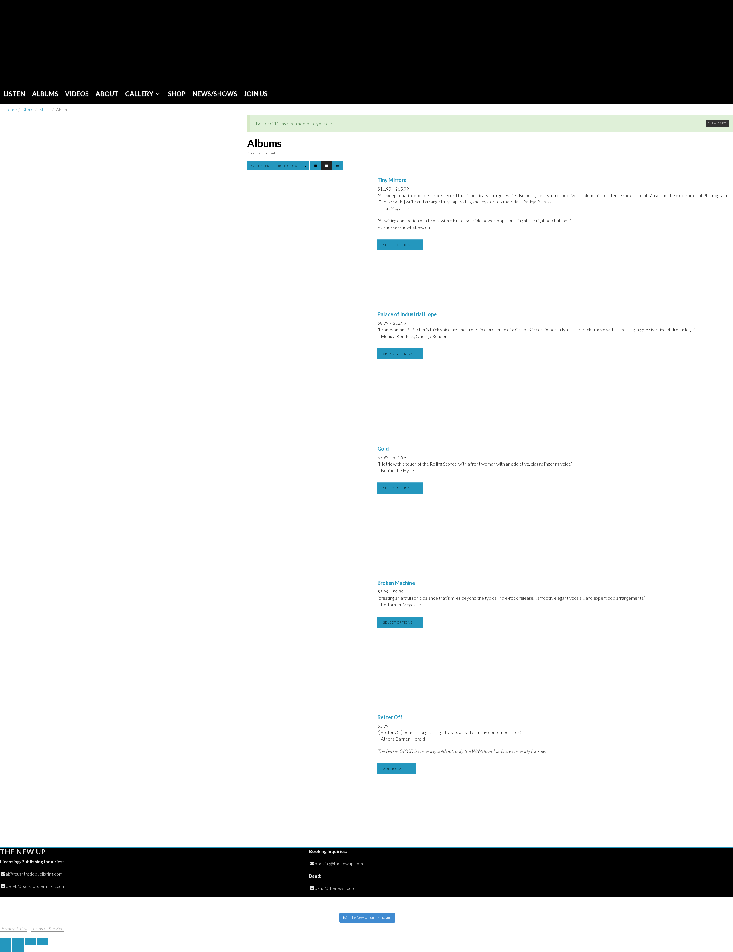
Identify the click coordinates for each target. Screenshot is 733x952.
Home (10, 109)
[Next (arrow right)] (18, 948)
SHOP (177, 94)
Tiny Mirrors (391, 180)
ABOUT (107, 94)
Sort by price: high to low (274, 165)
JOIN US (255, 94)
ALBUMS (45, 94)
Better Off (390, 717)
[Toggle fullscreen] (30, 941)
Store (28, 109)
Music (45, 109)
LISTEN (14, 94)
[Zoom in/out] (42, 941)
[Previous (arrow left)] (5, 948)
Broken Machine (396, 583)
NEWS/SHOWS (214, 94)
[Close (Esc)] (5, 941)
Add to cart (394, 769)
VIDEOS (77, 94)
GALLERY (139, 94)
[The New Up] (41, 42)
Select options (398, 245)
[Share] (18, 941)
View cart (717, 123)
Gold (383, 449)
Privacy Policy (13, 928)
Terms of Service (47, 928)
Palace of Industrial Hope (407, 314)
